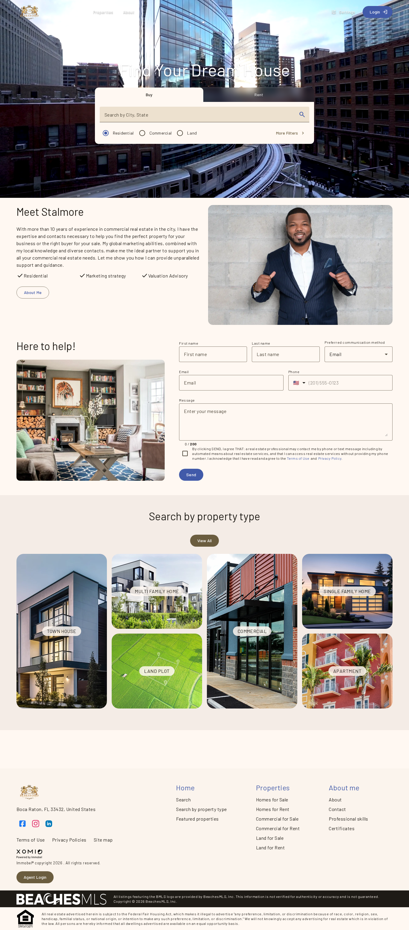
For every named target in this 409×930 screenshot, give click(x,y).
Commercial (160, 132)
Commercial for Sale (277, 819)
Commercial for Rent (278, 828)
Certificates (342, 828)
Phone (293, 372)
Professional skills (348, 819)
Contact (337, 809)
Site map (103, 839)
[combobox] (199, 116)
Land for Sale (270, 838)
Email (184, 372)
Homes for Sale (272, 799)
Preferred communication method (355, 342)
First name (188, 343)
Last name (261, 343)
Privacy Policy (330, 458)
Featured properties (197, 819)
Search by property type (201, 809)
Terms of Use (298, 458)
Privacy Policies (69, 839)
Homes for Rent (273, 809)
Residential (123, 132)
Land (192, 132)
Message (187, 400)
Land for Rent (270, 847)
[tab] (149, 95)
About (335, 799)
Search (183, 799)
